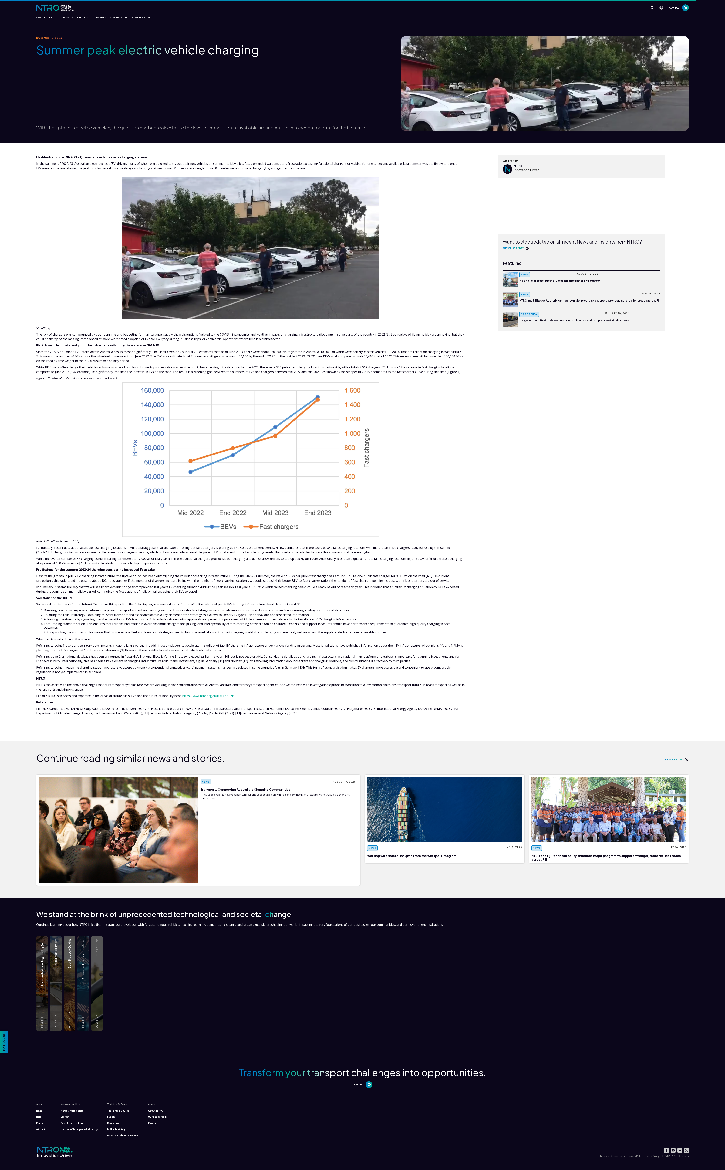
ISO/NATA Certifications (675, 1156)
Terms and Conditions (612, 1156)
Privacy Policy (635, 1156)
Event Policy (652, 1156)
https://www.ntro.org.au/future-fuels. (208, 696)
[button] (662, 8)
